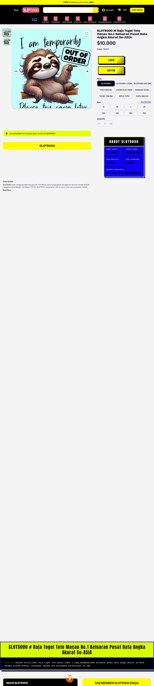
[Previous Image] (16, 71)
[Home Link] (31, 10)
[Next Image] (87, 71)
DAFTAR (111, 70)
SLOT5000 (47, 146)
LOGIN (111, 60)
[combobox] (68, 10)
